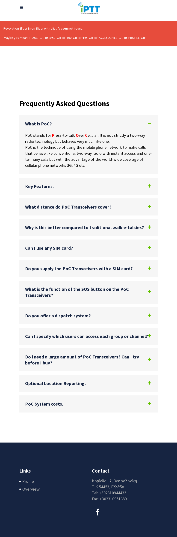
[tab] (88, 123)
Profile (28, 481)
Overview (31, 489)
